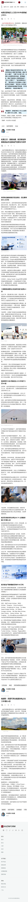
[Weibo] (13, 830)
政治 (2, 842)
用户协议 (3, 861)
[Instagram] (2, 19)
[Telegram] (8, 19)
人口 (3, 126)
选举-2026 (6, 7)
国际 (2, 852)
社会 (16, 126)
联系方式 (3, 887)
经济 (2, 849)
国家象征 (3, 868)
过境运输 (4, 685)
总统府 (11, 7)
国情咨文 (22, 7)
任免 (15, 7)
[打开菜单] (25, 2)
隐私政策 (3, 865)
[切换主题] (20, 2)
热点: (1, 7)
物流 (10, 685)
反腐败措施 (4, 871)
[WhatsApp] (5, 19)
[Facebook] (11, 19)
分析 (2, 846)
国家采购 (3, 874)
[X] (14, 19)
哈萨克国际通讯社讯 (8, 23)
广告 (2, 890)
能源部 (4, 809)
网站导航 (3, 884)
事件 (18, 7)
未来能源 (19, 809)
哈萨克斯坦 (10, 126)
